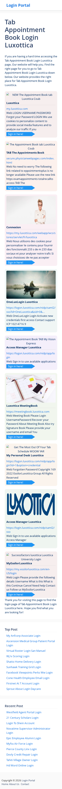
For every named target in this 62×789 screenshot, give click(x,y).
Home (5, 784)
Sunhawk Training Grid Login (23, 667)
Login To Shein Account (20, 723)
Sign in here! (15, 134)
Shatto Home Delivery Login (23, 661)
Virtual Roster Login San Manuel (25, 651)
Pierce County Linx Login (21, 749)
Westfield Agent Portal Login (23, 712)
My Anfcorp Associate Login (23, 635)
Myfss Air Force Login (19, 743)
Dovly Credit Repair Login (22, 754)
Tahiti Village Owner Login (22, 760)
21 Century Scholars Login (22, 717)
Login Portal (18, 5)
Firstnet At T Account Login (22, 683)
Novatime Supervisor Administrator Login (28, 731)
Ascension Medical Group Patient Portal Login (30, 643)
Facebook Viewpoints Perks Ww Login (29, 672)
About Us (14, 784)
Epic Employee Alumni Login (23, 738)
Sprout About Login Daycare (23, 689)
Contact (25, 784)
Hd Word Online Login (20, 765)
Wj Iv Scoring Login (17, 656)
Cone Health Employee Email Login (27, 678)
